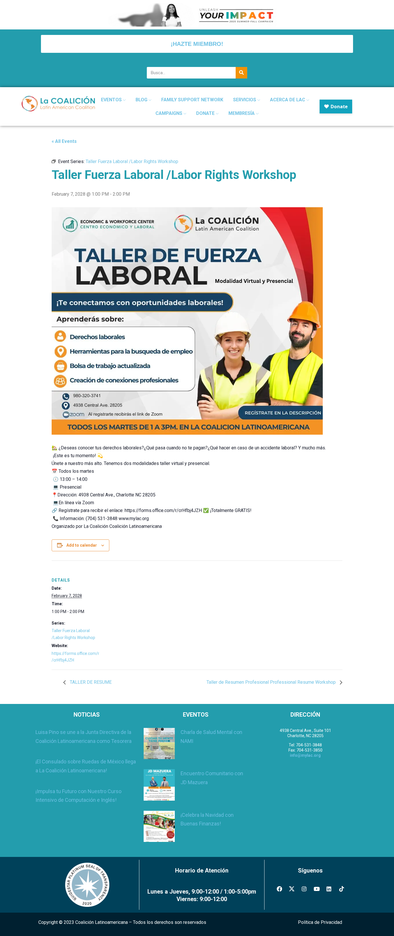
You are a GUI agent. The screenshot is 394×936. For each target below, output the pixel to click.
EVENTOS (112, 99)
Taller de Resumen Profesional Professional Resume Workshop (272, 682)
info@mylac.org (305, 755)
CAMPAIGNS (169, 113)
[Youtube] (317, 889)
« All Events (64, 141)
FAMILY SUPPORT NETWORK (192, 99)
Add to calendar (81, 545)
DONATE (206, 113)
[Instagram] (304, 889)
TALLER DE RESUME (90, 682)
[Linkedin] (329, 889)
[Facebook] (279, 889)
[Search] (241, 73)
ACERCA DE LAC (288, 99)
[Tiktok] (341, 889)
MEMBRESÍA (242, 113)
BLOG (142, 99)
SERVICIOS (245, 99)
